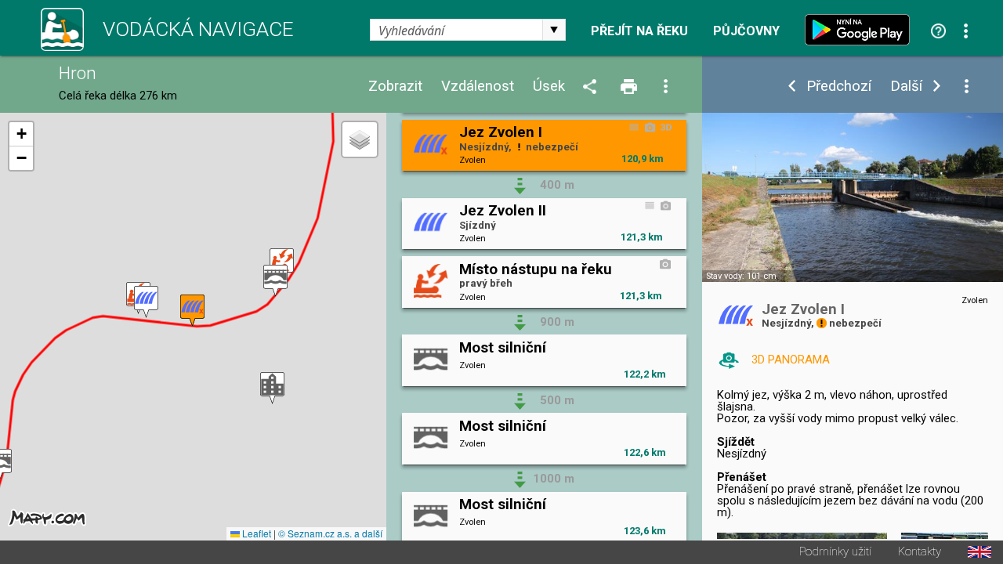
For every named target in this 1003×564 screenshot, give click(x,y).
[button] (275, 281)
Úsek (549, 86)
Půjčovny (746, 31)
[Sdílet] (592, 87)
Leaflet (255, 533)
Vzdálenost (477, 86)
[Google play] (861, 29)
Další (906, 86)
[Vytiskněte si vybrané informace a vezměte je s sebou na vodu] (630, 87)
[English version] (979, 552)
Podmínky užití (835, 552)
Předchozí (838, 86)
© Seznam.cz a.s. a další (330, 533)
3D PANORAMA (790, 359)
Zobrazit (395, 86)
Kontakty (919, 552)
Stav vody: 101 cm (741, 276)
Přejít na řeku (639, 31)
